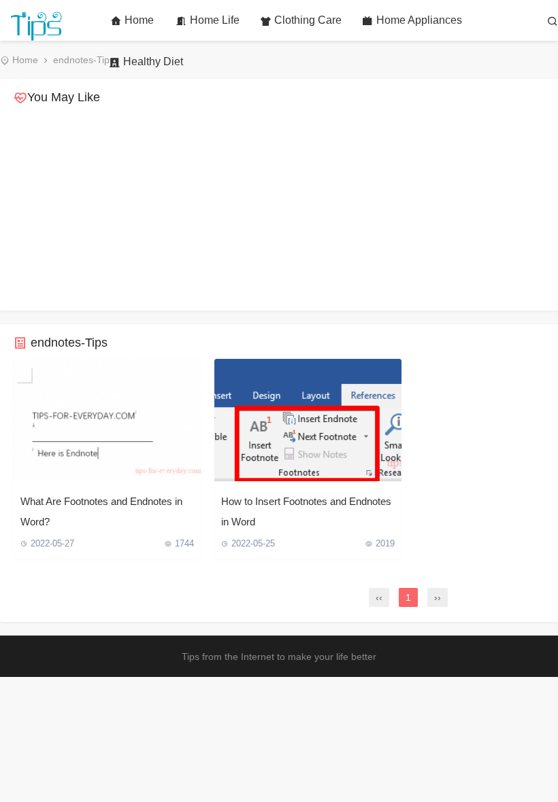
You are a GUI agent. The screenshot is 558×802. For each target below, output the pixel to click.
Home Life (215, 20)
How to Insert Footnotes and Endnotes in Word (306, 511)
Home (139, 20)
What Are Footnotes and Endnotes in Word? (101, 511)
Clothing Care (308, 20)
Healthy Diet (153, 61)
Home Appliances (419, 20)
